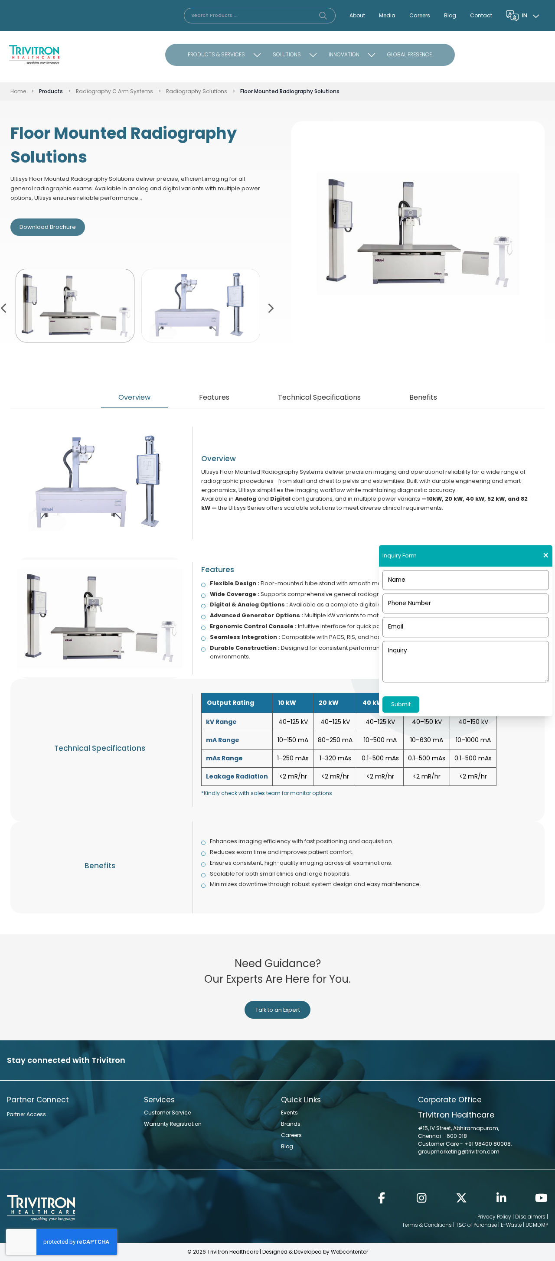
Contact (481, 15)
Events (289, 1112)
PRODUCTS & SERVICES (216, 54)
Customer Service (167, 1112)
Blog (450, 15)
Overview (134, 397)
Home (18, 91)
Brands (290, 1123)
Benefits (423, 397)
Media (387, 15)
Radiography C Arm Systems (114, 91)
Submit (401, 704)
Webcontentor (349, 1251)
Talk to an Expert (277, 1009)
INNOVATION (344, 54)
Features (214, 397)
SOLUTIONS (287, 54)
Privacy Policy (494, 1216)
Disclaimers (530, 1216)
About (357, 15)
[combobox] (532, 15)
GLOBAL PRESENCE (409, 54)
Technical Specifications (319, 397)
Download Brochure (48, 227)
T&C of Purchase (476, 1224)
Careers (419, 15)
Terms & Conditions (427, 1224)
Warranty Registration (173, 1123)
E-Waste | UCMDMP (524, 1224)
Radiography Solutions (196, 91)
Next (270, 307)
